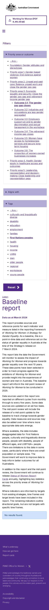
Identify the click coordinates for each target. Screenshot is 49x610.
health (13, 241)
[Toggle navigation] (4, 31)
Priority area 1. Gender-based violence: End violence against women (25, 75)
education (15, 225)
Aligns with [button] (13, 192)
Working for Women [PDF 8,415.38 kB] (25, 20)
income (13, 250)
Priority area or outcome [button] (20, 54)
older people (16, 262)
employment (16, 229)
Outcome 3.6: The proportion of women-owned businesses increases (29, 153)
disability (14, 221)
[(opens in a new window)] (29, 566)
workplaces (16, 270)
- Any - (13, 61)
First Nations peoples (21, 237)
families (14, 233)
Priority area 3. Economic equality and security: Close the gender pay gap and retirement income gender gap (26, 95)
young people (17, 274)
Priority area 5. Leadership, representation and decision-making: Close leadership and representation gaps (25, 174)
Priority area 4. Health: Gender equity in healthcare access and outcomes (26, 163)
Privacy (6, 602)
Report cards (8, 555)
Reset (11, 287)
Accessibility (8, 594)
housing (14, 245)
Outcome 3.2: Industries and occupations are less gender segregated (29, 112)
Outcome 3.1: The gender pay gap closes (28, 104)
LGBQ (13, 254)
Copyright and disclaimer (14, 598)
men (12, 258)
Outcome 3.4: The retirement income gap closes (29, 132)
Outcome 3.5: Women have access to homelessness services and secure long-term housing (28, 142)
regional (14, 266)
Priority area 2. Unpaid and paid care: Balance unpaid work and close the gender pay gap (26, 84)
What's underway (10, 547)
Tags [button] (10, 203)
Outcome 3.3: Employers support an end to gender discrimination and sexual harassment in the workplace (29, 123)
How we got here (10, 551)
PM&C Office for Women (13, 566)
